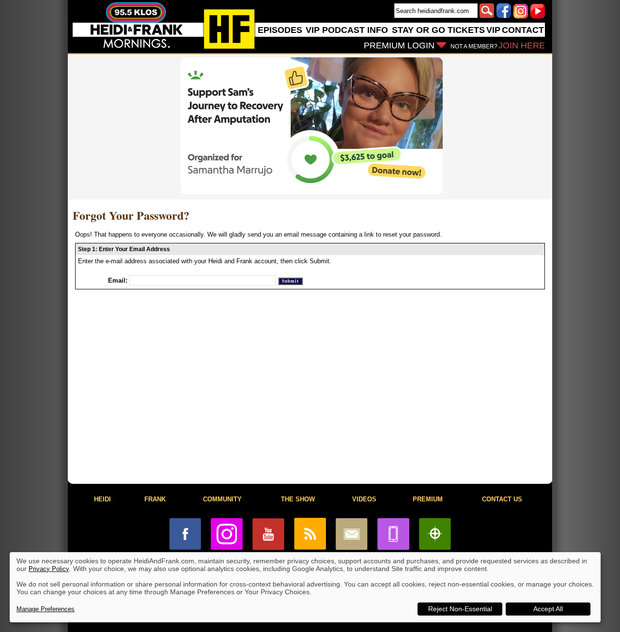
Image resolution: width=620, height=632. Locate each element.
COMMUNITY (222, 499)
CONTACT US (502, 499)
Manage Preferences (45, 609)
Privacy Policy (49, 568)
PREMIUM (428, 499)
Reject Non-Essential (460, 609)
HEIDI (102, 499)
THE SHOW (298, 499)
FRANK (155, 499)
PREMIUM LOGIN (399, 45)
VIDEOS (364, 499)
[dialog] (305, 587)
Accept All (548, 609)
